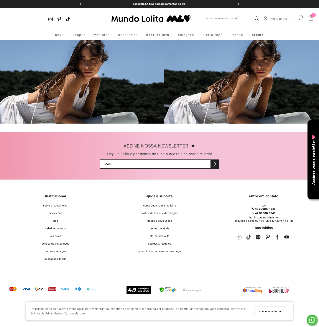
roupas (79, 35)
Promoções (55, 213)
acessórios (128, 35)
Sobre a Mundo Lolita (55, 205)
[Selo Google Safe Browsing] (168, 290)
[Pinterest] (59, 18)
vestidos (102, 35)
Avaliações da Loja (55, 258)
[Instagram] (50, 18)
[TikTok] (68, 18)
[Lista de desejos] (300, 19)
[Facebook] (277, 238)
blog (55, 220)
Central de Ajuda (159, 228)
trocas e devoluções (159, 220)
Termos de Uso (74, 313)
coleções (186, 35)
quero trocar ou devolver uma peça (159, 251)
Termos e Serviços (55, 251)
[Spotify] (258, 238)
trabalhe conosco (55, 228)
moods (237, 35)
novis (60, 35)
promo (258, 35)
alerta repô (213, 35)
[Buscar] (256, 18)
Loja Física (55, 236)
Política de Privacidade (46, 313)
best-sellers (157, 35)
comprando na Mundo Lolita (159, 205)
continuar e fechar (270, 311)
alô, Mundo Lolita (159, 236)
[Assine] (214, 164)
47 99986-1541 (264, 208)
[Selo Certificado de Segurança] (191, 289)
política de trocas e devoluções (159, 213)
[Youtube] (287, 238)
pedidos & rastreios (159, 243)
